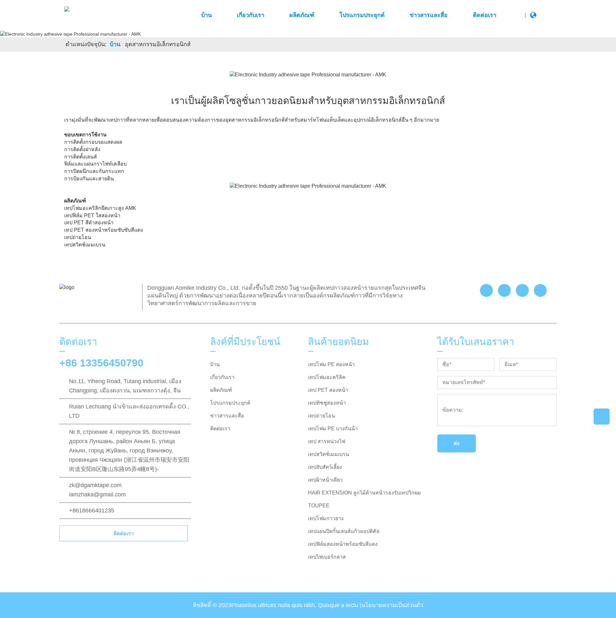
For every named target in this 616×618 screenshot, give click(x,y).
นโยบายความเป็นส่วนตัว (392, 605)
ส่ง (456, 443)
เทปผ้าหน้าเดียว (325, 480)
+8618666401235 (91, 510)
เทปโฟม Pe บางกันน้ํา (333, 428)
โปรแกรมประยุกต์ (362, 15)
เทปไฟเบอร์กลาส (327, 557)
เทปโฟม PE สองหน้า (331, 364)
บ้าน (206, 15)
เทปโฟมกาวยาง (326, 518)
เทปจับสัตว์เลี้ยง (325, 467)
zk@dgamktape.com (95, 485)
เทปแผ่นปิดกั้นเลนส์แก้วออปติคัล (344, 531)
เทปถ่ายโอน (321, 415)
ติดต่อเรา (484, 15)
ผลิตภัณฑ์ (301, 15)
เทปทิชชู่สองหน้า (327, 403)
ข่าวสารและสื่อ (429, 15)
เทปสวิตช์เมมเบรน (328, 454)
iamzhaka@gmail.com (97, 494)
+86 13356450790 (101, 363)
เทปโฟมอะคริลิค (327, 377)
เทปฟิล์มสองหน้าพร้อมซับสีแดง (343, 544)
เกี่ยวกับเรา (250, 15)
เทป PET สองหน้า (328, 390)
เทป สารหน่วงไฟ (326, 441)
